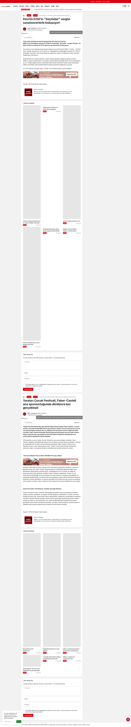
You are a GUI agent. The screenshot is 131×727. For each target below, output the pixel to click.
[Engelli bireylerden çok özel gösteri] (52, 593)
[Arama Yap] (128, 6)
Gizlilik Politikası (7, 721)
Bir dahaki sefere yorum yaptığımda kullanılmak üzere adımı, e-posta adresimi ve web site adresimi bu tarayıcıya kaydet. (51, 385)
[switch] (124, 6)
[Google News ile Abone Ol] (28, 37)
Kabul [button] (19, 721)
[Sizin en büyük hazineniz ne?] (72, 165)
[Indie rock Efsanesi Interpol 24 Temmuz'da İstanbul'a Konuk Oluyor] (72, 593)
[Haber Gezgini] (5, 6)
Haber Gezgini (31, 28)
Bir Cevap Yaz (28, 354)
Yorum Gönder (28, 389)
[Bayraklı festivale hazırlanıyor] (32, 593)
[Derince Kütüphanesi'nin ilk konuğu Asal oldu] (32, 287)
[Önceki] (31, 9)
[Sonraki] (33, 9)
